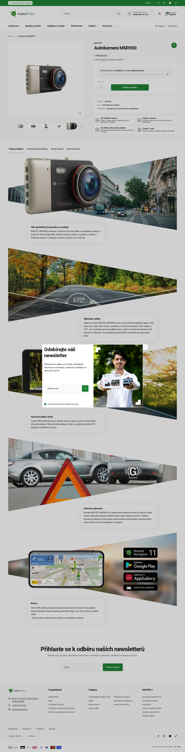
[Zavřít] (145, 347)
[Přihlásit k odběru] (85, 388)
